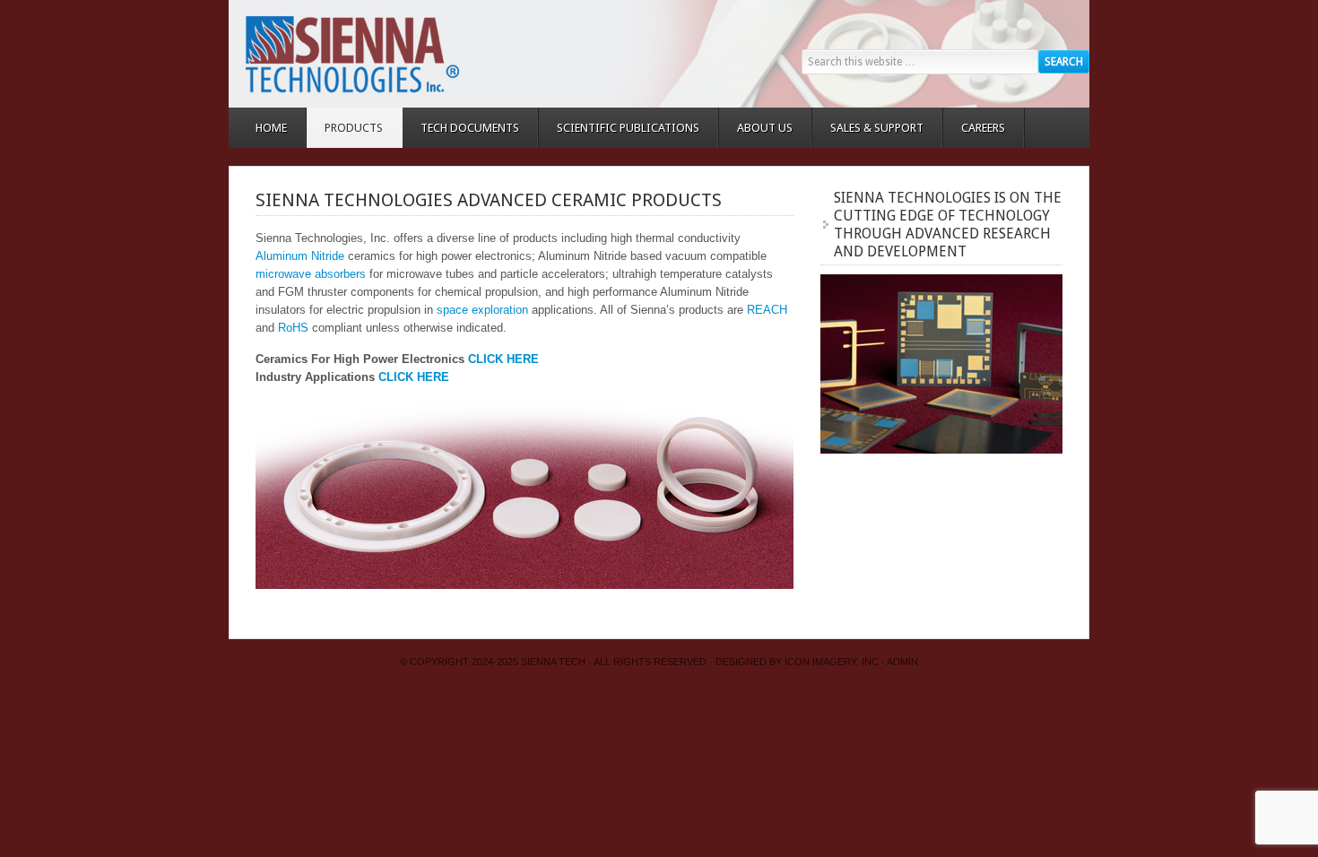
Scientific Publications (628, 127)
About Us (765, 127)
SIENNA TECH (553, 661)
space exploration (482, 309)
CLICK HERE (503, 359)
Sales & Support (876, 127)
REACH (767, 309)
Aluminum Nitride (300, 256)
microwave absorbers (311, 274)
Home (271, 127)
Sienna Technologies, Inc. (390, 54)
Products (345, 127)
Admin (902, 661)
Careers (983, 127)
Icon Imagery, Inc (832, 661)
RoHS (293, 327)
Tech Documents (470, 127)
